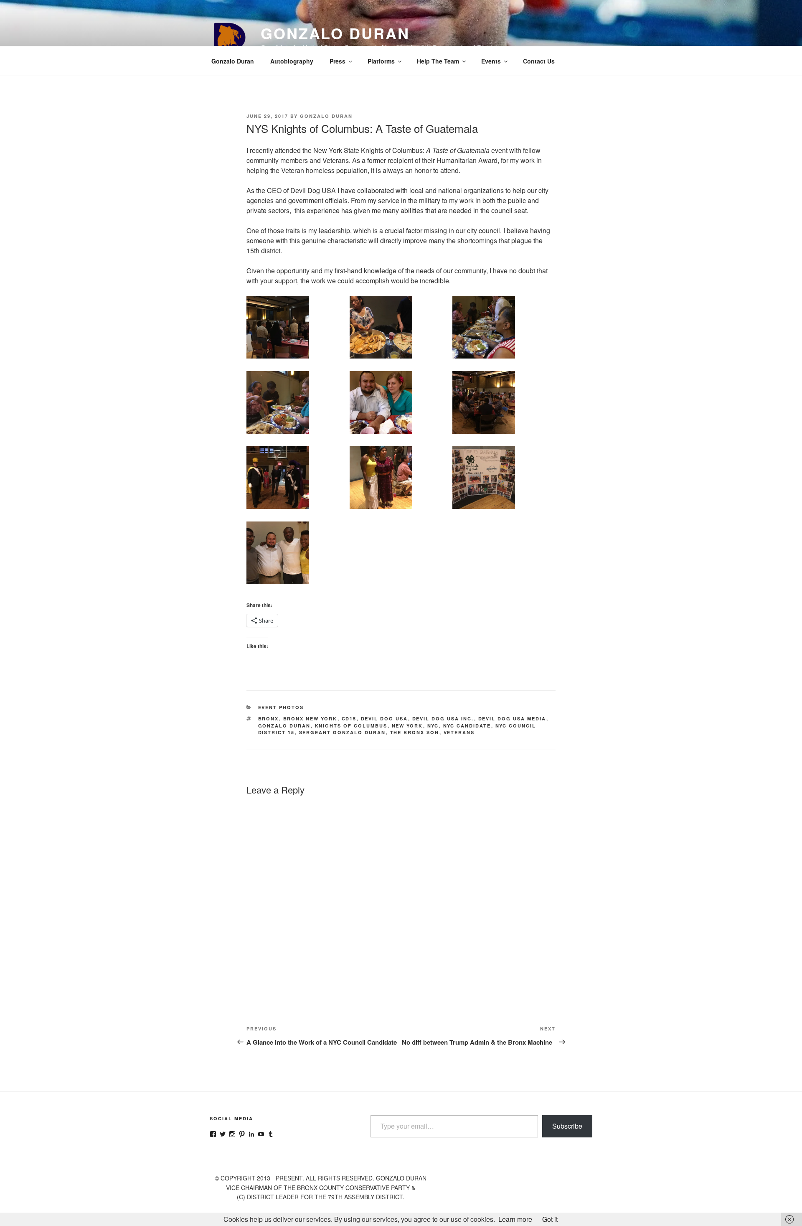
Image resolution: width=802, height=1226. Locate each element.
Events (491, 61)
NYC (433, 725)
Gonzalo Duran (335, 33)
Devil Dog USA (384, 718)
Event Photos (281, 707)
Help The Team (438, 61)
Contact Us (539, 61)
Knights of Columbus (351, 725)
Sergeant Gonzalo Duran (342, 732)
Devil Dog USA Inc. (443, 718)
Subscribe (567, 1126)
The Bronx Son (414, 732)
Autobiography (291, 61)
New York (407, 725)
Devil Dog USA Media (512, 718)
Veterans (459, 732)
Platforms (381, 61)
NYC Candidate (467, 725)
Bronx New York (310, 718)
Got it (550, 1219)
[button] (298, 328)
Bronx (268, 718)
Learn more (515, 1219)
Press (337, 61)
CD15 (349, 718)
